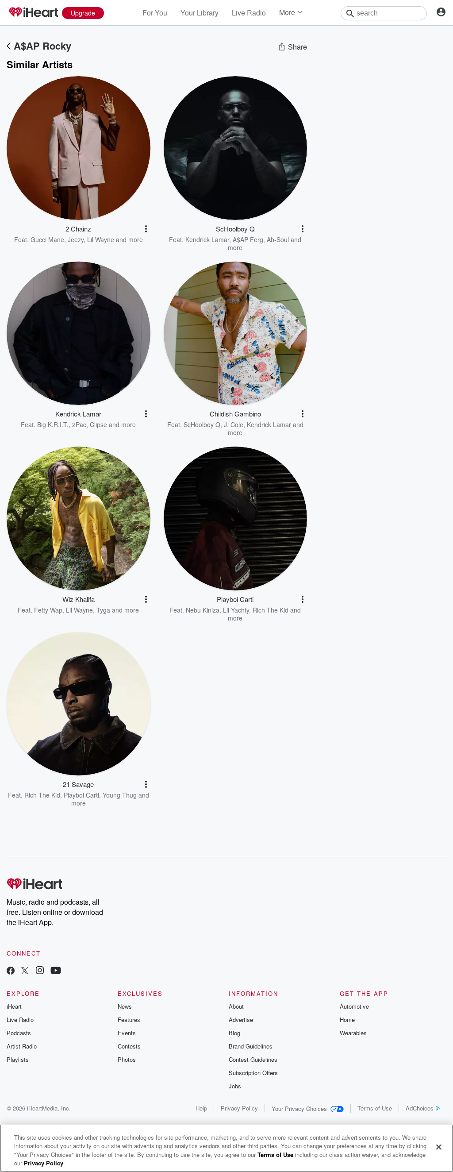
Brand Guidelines (251, 1046)
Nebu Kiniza (202, 609)
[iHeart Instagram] (40, 971)
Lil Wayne (100, 239)
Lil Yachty (236, 609)
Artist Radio (22, 1046)
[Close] (439, 1147)
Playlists (18, 1059)
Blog (234, 1033)
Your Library (199, 13)
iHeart (14, 1006)
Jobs (235, 1086)
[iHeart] (33, 13)
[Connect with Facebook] (11, 971)
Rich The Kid (270, 609)
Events (127, 1033)
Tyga (103, 609)
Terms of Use (374, 1108)
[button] (146, 229)
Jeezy (76, 239)
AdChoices (420, 1108)
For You (154, 13)
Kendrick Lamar (207, 239)
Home (347, 1019)
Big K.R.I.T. (53, 424)
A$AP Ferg (248, 239)
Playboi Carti (81, 794)
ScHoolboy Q (202, 424)
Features (129, 1019)
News (125, 1006)
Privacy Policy (239, 1108)
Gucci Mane (47, 239)
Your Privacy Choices (299, 1108)
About (236, 1006)
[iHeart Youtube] (55, 971)
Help (201, 1108)
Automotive (354, 1006)
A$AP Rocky (42, 46)
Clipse (98, 424)
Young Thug (120, 794)
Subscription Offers (253, 1072)
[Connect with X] (24, 971)
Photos (127, 1059)
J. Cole (233, 424)
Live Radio (249, 13)
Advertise (241, 1019)
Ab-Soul (278, 239)
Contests (129, 1046)
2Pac (79, 424)
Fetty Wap (48, 609)
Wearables (353, 1033)
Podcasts (19, 1033)
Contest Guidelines (253, 1059)
